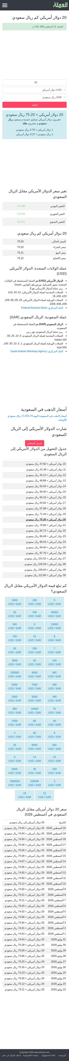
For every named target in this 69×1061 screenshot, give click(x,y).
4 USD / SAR (14, 735)
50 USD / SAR (14, 614)
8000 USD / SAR (34, 747)
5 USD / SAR (54, 602)
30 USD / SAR (34, 662)
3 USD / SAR (54, 783)
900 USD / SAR (54, 674)
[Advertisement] (34, 55)
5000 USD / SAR (14, 686)
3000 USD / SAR (34, 698)
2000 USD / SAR (14, 698)
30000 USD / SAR (54, 614)
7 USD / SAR (54, 650)
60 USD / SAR (34, 723)
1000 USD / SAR (14, 602)
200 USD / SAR (34, 650)
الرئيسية (62, 1055)
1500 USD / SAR (14, 723)
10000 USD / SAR (34, 710)
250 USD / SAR (54, 771)
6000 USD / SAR (14, 771)
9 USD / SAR (54, 735)
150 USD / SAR (54, 662)
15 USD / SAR (54, 759)
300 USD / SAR (34, 614)
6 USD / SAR (34, 626)
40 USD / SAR (54, 723)
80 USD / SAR (34, 735)
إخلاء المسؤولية (48, 1055)
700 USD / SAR (14, 638)
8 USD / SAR (54, 638)
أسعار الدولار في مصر (11, 1055)
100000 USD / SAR (34, 783)
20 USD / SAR (14, 650)
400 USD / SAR (54, 686)
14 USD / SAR (34, 759)
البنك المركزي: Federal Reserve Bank (42, 307)
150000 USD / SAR (14, 674)
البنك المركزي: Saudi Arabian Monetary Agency (36, 351)
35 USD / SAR (34, 771)
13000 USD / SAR (54, 626)
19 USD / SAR (24, 795)
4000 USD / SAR (34, 674)
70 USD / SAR (54, 710)
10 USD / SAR (34, 638)
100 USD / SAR (34, 602)
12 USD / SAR (44, 795)
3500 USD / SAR (14, 662)
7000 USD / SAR (34, 686)
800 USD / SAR (14, 710)
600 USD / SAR (54, 747)
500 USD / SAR (14, 626)
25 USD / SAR (14, 747)
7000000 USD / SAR (14, 783)
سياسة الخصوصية (30, 1055)
